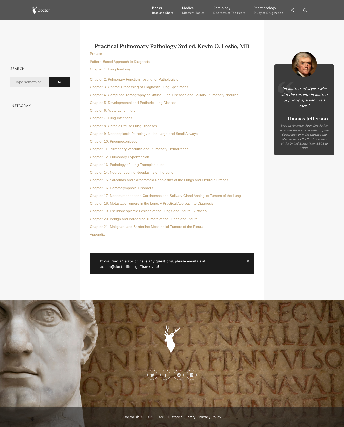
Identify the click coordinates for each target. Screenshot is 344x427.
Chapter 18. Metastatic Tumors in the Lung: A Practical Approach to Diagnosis (151, 203)
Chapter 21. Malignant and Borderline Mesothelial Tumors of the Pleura (146, 227)
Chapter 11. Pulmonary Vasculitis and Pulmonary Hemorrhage (139, 149)
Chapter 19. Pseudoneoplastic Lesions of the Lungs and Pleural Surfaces (148, 211)
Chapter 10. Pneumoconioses (113, 141)
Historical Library (181, 416)
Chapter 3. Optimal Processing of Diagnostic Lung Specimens (139, 87)
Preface (96, 54)
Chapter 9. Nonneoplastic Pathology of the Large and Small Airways (144, 134)
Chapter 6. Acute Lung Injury (112, 110)
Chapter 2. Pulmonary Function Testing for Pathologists (134, 79)
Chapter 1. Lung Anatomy (110, 69)
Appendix (97, 234)
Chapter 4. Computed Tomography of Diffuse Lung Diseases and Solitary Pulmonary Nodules (164, 95)
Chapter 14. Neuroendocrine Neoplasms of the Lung (132, 172)
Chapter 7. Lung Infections (111, 118)
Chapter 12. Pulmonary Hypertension (119, 157)
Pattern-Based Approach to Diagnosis (120, 62)
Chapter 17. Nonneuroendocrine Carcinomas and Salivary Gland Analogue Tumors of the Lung (165, 196)
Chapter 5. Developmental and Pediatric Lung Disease (133, 103)
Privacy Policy (210, 416)
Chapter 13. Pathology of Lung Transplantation (127, 165)
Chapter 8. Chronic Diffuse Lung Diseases (123, 126)
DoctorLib (131, 416)
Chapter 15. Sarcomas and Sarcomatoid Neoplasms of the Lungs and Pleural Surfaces (159, 180)
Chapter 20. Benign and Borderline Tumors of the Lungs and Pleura (144, 219)
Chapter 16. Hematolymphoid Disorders (121, 188)
